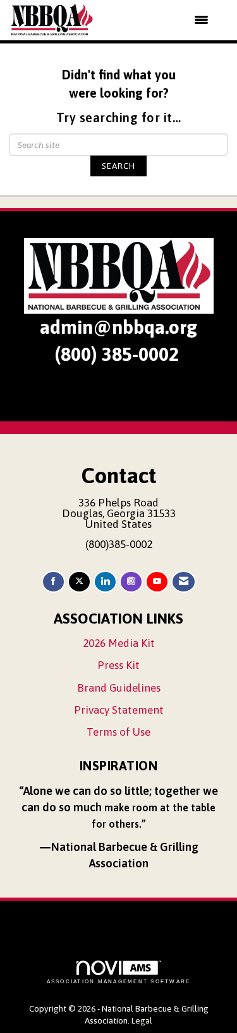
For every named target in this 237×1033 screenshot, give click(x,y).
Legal (141, 1020)
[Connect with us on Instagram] (131, 582)
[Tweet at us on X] (79, 582)
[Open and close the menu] (159, 20)
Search (118, 166)
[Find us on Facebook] (53, 582)
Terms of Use (118, 732)
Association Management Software (119, 981)
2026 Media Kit (119, 643)
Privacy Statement (119, 710)
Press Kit (118, 665)
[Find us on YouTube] (157, 582)
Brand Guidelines (119, 688)
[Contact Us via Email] (183, 582)
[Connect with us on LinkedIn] (105, 582)
